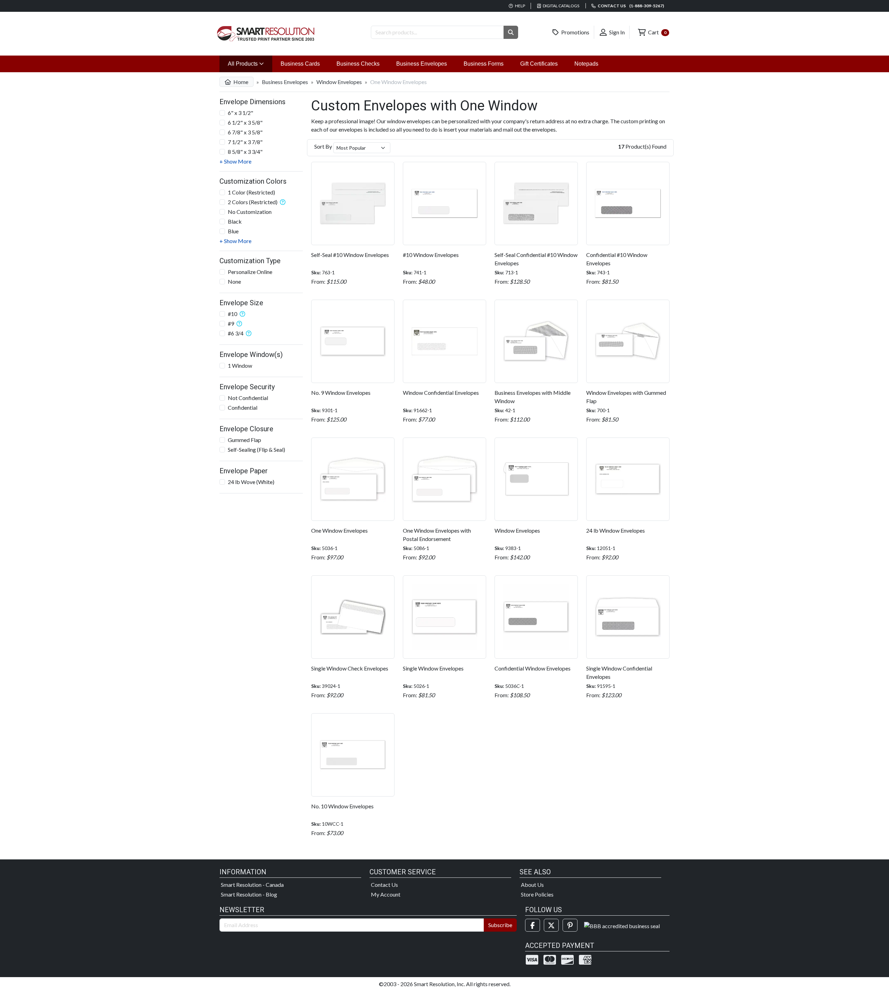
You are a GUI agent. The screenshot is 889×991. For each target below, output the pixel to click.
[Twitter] (551, 925)
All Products (250, 63)
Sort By (323, 146)
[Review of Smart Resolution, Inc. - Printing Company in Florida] (622, 925)
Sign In (616, 32)
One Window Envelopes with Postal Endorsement (437, 534)
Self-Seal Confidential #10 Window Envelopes (536, 258)
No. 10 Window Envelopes (342, 806)
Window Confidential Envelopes (441, 392)
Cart (656, 32)
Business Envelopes (421, 64)
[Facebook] (532, 925)
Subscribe (500, 925)
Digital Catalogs (560, 5)
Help (519, 5)
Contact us (630, 5)
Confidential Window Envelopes (533, 668)
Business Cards (300, 64)
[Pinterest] (570, 925)
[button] (511, 32)
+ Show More (235, 161)
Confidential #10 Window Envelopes (616, 258)
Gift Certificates (539, 64)
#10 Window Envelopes (431, 254)
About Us (532, 884)
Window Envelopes (339, 81)
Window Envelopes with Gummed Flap (626, 396)
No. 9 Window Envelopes (341, 392)
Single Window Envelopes (433, 668)
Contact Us (384, 884)
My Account (385, 894)
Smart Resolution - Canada (252, 884)
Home (240, 81)
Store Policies (537, 894)
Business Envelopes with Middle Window (533, 396)
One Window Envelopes (339, 530)
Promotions (574, 32)
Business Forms (484, 64)
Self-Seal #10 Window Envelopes (350, 254)
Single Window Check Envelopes (349, 668)
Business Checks (358, 64)
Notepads (586, 64)
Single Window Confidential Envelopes (619, 672)
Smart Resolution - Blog (249, 894)
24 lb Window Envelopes (615, 530)
